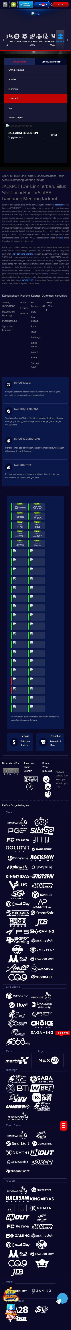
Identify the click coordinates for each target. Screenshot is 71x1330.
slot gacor (59, 204)
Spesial (12, 79)
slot (61, 237)
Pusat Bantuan (9, 320)
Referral (24, 313)
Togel (16, 41)
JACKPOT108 (27, 280)
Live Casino (14, 98)
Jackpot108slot (50, 306)
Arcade (39, 41)
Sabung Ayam (52, 43)
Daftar (60, 4)
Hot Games (34, 304)
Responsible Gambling (8, 313)
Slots (11, 108)
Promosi (60, 41)
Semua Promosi (19, 61)
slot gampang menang (23, 254)
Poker (46, 41)
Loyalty (24, 308)
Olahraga (24, 41)
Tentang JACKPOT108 (8, 304)
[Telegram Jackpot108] (62, 1298)
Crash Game (32, 43)
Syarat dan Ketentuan (7, 328)
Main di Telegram (26, 4)
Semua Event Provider (51, 61)
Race (11, 41)
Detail (54, 135)
